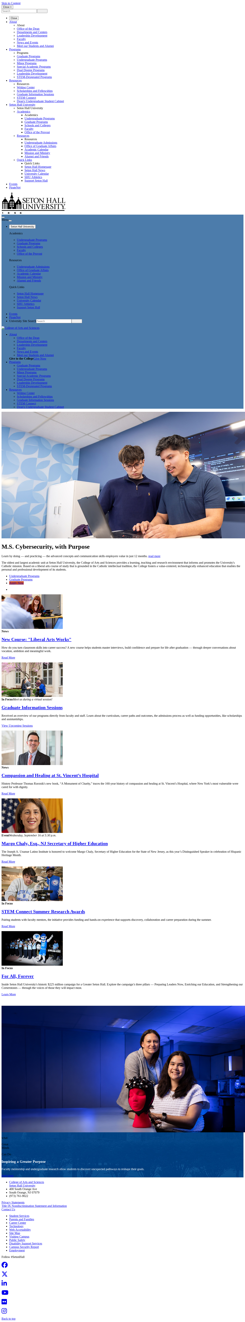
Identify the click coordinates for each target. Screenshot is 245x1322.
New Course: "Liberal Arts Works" (36, 639)
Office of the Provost (37, 132)
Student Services (19, 1215)
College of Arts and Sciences (26, 1182)
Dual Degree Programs (31, 70)
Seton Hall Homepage (37, 166)
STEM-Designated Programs (34, 77)
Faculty (21, 39)
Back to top (9, 1318)
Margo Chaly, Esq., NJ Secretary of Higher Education (55, 843)
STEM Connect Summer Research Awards (43, 911)
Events (13, 184)
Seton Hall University (22, 104)
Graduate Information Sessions (32, 707)
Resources (15, 80)
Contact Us (8, 1209)
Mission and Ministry (37, 153)
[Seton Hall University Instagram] (5, 1312)
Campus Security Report (24, 1247)
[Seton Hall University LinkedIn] (5, 1284)
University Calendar (36, 173)
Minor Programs (27, 63)
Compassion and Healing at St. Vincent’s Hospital (50, 775)
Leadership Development (32, 35)
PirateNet (14, 187)
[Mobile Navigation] (10, 220)
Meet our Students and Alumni (35, 46)
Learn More (9, 994)
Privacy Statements (13, 1202)
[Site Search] (3, 217)
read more (154, 556)
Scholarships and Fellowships (35, 90)
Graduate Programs (28, 56)
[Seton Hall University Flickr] (5, 1303)
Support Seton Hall (36, 180)
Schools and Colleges (37, 125)
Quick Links (24, 159)
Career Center (17, 1222)
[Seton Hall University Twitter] (6, 1275)
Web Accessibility (20, 1229)
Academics (23, 111)
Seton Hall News (34, 170)
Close (14, 18)
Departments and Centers (32, 32)
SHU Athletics (33, 177)
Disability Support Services (25, 1243)
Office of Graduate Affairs (40, 146)
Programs (15, 49)
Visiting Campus (19, 1236)
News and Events (27, 42)
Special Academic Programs (34, 66)
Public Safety (17, 1240)
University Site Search (22, 321)
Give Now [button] (39, 358)
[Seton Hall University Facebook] (6, 1266)
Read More (8, 657)
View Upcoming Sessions (17, 725)
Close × (7, 7)
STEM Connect (26, 97)
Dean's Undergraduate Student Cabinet (40, 101)
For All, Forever (18, 976)
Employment (17, 1250)
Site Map (14, 1233)
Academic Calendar (36, 149)
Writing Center (26, 87)
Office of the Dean (28, 28)
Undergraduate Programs (32, 59)
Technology (16, 1226)
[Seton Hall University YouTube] (6, 1293)
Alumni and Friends (36, 156)
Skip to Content (11, 3)
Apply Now (16, 583)
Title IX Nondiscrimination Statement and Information (34, 1206)
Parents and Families (21, 1219)
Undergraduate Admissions (40, 142)
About (13, 21)
